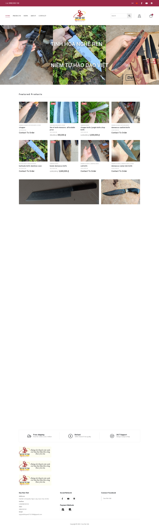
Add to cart (44, 105)
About (33, 16)
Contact (42, 16)
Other (39, 125)
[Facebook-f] (142, 3)
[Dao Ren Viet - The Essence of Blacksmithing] (79, 15)
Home (7, 16)
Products (17, 16)
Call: (12, 3)
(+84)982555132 (24, 504)
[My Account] (139, 15)
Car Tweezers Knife (55, 125)
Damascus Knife (23, 125)
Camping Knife (85, 125)
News (26, 16)
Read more (44, 144)
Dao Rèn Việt (107, 498)
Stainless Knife (31, 163)
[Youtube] (147, 3)
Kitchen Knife (33, 125)
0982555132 (22, 509)
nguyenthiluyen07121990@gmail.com (30, 514)
